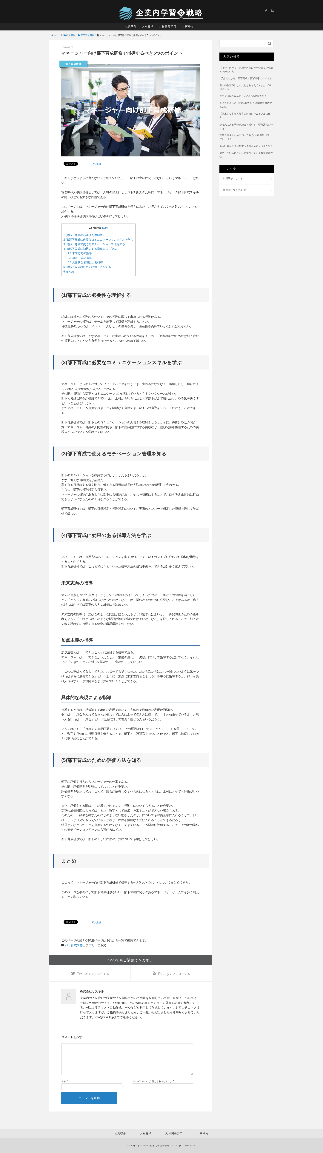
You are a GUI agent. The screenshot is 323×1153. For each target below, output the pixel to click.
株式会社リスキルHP (234, 190)
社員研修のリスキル (234, 178)
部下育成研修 (73, 63)
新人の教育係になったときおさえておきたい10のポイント (246, 87)
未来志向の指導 (80, 253)
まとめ (68, 271)
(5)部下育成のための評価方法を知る (87, 266)
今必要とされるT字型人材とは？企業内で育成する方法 (245, 105)
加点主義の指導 (80, 257)
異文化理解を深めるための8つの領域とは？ (243, 96)
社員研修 (131, 26)
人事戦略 (187, 26)
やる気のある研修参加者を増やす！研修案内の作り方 (246, 126)
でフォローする (93, 974)
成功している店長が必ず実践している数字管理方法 (246, 155)
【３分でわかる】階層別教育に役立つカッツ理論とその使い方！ (246, 69)
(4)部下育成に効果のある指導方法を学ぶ (90, 248)
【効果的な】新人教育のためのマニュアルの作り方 (246, 115)
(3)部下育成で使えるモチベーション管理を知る (94, 244)
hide (104, 228)
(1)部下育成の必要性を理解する (84, 235)
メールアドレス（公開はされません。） (152, 1081)
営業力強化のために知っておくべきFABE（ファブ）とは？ (245, 137)
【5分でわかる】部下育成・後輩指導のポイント (245, 78)
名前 (63, 1081)
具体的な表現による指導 (85, 262)
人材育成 (148, 26)
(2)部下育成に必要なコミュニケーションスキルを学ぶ (98, 239)
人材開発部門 (167, 26)
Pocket (96, 164)
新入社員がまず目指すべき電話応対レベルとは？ (246, 146)
